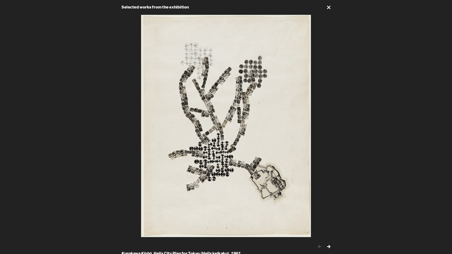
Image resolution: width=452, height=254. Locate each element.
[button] (329, 7)
